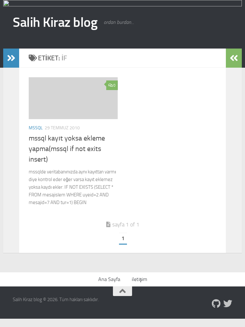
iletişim (139, 279)
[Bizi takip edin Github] (216, 303)
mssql (36, 128)
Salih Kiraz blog (55, 22)
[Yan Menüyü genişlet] (11, 58)
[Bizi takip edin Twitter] (227, 303)
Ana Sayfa (109, 279)
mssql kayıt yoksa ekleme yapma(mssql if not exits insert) (67, 149)
